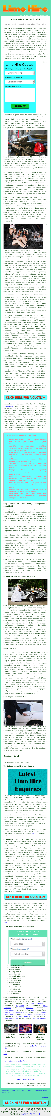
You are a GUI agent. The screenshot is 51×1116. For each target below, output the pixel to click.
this (34, 834)
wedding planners (40, 1019)
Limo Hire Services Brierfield (19, 927)
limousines (15, 335)
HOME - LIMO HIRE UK (25, 1079)
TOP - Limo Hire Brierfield (15, 1061)
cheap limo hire (16, 844)
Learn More (28, 1114)
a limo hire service (26, 806)
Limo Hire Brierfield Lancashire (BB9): (21, 28)
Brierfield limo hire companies (18, 839)
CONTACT (37, 15)
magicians (20, 1006)
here (5, 923)
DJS (32, 1010)
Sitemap (5, 1090)
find (10, 903)
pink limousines (40, 342)
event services (26, 880)
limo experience (37, 377)
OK (39, 1114)
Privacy (45, 1097)
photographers (37, 1003)
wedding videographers (14, 1012)
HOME (21, 15)
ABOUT (31, 15)
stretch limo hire (23, 863)
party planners (10, 1010)
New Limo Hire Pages (22, 1090)
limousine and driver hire (27, 876)
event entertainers (36, 1014)
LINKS (26, 15)
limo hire (28, 117)
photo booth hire (11, 1019)
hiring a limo (35, 354)
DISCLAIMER (44, 15)
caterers (29, 1008)
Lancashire (8, 882)
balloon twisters (24, 1016)
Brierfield (8, 406)
